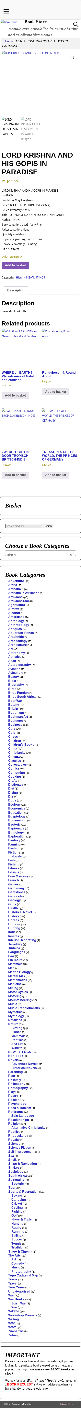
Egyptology (17, 816)
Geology (14, 900)
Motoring (15, 996)
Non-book (15, 1055)
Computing (16, 772)
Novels (16, 856)
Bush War (18, 1303)
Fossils (13, 872)
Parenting (15, 1072)
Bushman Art (18, 716)
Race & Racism (19, 1108)
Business (15, 724)
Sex (11, 1155)
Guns (12, 904)
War (11, 1295)
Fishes (16, 1032)
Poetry (13, 1095)
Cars (11, 728)
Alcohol (14, 613)
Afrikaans (15, 597)
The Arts (14, 1255)
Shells (12, 1159)
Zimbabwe (16, 1331)
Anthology (16, 621)
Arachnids (16, 636)
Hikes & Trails (21, 1219)
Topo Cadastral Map (23, 1275)
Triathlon (18, 1247)
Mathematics (17, 980)
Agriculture (16, 605)
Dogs (12, 800)
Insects (13, 936)
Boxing (16, 1195)
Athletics (14, 656)
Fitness (13, 868)
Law (11, 956)
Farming (14, 844)
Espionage (16, 828)
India (12, 932)
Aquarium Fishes (21, 633)
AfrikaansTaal (18, 601)
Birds (12, 688)
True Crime (16, 1287)
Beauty (13, 676)
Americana (16, 616)
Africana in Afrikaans (23, 593)
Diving (13, 792)
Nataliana (15, 1020)
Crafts (12, 780)
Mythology (16, 1016)
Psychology (17, 1103)
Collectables (17, 764)
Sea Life (17, 1044)
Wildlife (16, 1048)
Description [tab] (16, 290)
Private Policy (66, 1404)
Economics (16, 808)
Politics (13, 1100)
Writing (13, 1319)
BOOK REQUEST (20, 1384)
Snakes (13, 1167)
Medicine (15, 984)
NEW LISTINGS (35, 277)
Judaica (14, 948)
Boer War (15, 700)
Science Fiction (19, 1147)
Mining (13, 988)
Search (48, 526)
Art (10, 649)
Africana (14, 589)
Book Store (35, 21)
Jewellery (15, 944)
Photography (18, 1088)
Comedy (17, 1263)
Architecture (17, 644)
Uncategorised (19, 1291)
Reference (16, 1111)
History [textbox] (39, 554)
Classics (14, 760)
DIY (11, 796)
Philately (14, 1080)
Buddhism (16, 712)
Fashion (14, 848)
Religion (14, 1123)
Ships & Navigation (22, 1163)
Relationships (18, 1119)
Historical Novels (24, 1068)
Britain (13, 708)
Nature (13, 1024)
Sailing (16, 1235)
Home (9, 41)
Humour (14, 924)
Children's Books (21, 744)
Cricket (16, 1203)
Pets (11, 1075)
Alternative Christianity (28, 1127)
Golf (14, 1215)
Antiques (15, 629)
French (13, 880)
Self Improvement (21, 1151)
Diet (11, 788)
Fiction (13, 852)
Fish (11, 860)
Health (13, 908)
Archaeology (18, 641)
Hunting (14, 928)
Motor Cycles (18, 992)
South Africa (17, 1175)
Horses (13, 920)
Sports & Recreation (23, 1191)
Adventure (16, 581)
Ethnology (16, 832)
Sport (12, 1187)
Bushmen (15, 720)
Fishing (13, 864)
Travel (12, 1283)
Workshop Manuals (22, 1315)
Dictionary (16, 784)
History (20, 277)
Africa (12, 585)
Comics (14, 768)
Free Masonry (18, 876)
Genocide (15, 896)
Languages (16, 952)
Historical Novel (20, 912)
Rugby (16, 1227)
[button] (72, 57)
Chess (13, 736)
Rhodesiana (17, 1135)
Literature (15, 960)
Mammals (15, 964)
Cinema (14, 756)
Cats (11, 732)
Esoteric (14, 824)
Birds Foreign (18, 692)
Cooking (14, 776)
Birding (16, 1028)
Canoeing (18, 1199)
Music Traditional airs (24, 1008)
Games (13, 884)
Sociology (15, 1171)
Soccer (16, 1239)
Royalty (14, 1139)
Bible (12, 680)
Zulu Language (22, 1115)
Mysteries (15, 1012)
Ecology (14, 804)
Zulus (12, 1335)
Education (16, 812)
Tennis (16, 1243)
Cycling (17, 1207)
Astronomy (16, 652)
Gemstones (16, 892)
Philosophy (16, 1083)
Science (14, 1143)
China (12, 748)
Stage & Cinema (20, 1251)
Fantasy (14, 840)
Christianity (16, 752)
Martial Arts (16, 976)
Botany (13, 704)
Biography (16, 684)
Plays (12, 1091)
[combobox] (40, 553)
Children (14, 740)
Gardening (16, 888)
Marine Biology (19, 972)
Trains (12, 1279)
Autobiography (19, 664)
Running (17, 1231)
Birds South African (23, 696)
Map (11, 968)
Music (12, 1004)
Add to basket (15, 265)
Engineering (17, 820)
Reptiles (17, 1040)
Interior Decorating (22, 940)
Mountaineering (20, 1000)
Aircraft (13, 609)
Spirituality (16, 1179)
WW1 (12, 1323)
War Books (16, 1299)
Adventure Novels (24, 1063)
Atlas (12, 661)
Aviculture (15, 672)
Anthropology (18, 624)
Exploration (17, 836)
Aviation (14, 669)
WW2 (12, 1327)
